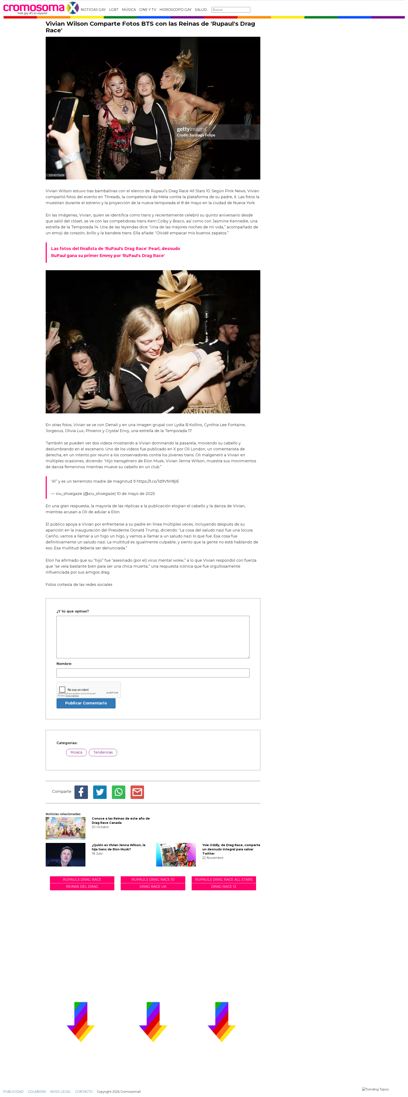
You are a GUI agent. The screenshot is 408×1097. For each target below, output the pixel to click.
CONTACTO (84, 1092)
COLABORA (37, 1092)
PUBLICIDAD (13, 1092)
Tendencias (103, 752)
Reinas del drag (82, 887)
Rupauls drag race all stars (224, 880)
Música (76, 752)
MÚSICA (129, 10)
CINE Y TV (147, 10)
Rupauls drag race (82, 880)
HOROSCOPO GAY (175, 10)
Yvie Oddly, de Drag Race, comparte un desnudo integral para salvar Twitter (231, 849)
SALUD (201, 10)
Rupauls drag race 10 (153, 880)
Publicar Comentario (86, 703)
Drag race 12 (223, 887)
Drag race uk (153, 887)
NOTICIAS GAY (93, 10)
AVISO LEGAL (60, 1092)
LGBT (114, 10)
